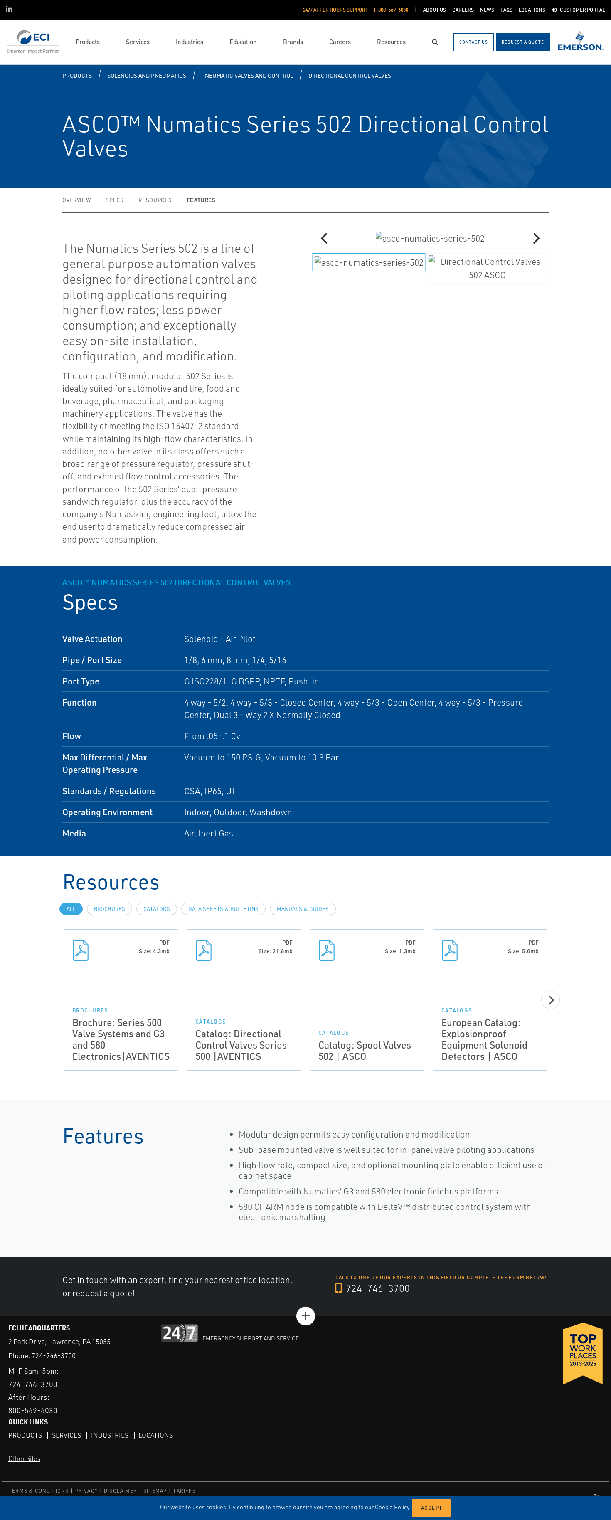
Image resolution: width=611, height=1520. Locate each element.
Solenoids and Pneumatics (146, 75)
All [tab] (71, 909)
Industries (109, 1435)
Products (77, 75)
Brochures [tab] (109, 909)
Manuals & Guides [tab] (303, 909)
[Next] (535, 238)
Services (66, 1435)
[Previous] (325, 238)
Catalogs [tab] (156, 909)
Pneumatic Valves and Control (247, 75)
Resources (155, 200)
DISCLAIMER (120, 1491)
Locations (155, 1435)
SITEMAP (155, 1491)
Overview (76, 200)
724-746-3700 (377, 1288)
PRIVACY (86, 1491)
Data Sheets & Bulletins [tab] (223, 909)
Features (201, 199)
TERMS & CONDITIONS (39, 1491)
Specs (114, 200)
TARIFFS (184, 1491)
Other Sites (24, 1458)
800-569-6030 (32, 1410)
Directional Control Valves (349, 75)
